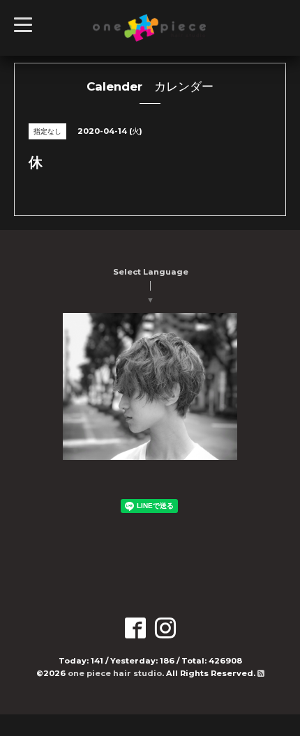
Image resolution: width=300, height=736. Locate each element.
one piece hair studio (115, 673)
